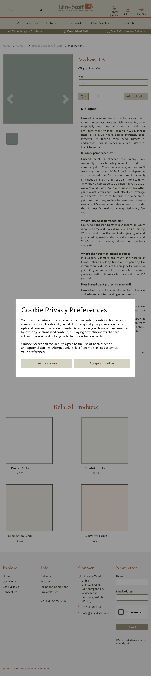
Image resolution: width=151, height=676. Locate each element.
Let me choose (46, 363)
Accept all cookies (102, 363)
